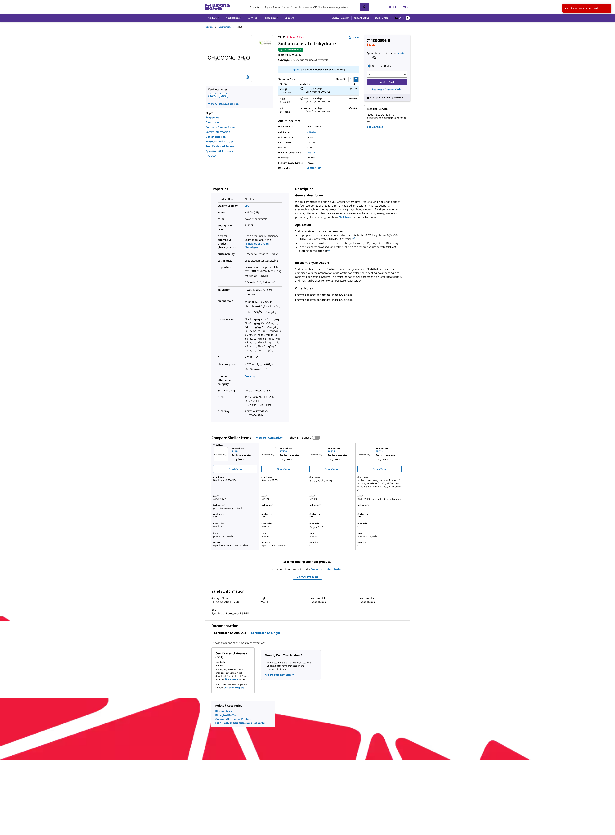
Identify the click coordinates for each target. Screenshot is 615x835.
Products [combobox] (254, 7)
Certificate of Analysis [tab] (230, 633)
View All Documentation (223, 103)
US (394, 7)
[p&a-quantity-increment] (404, 74)
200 (247, 206)
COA (213, 96)
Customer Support (234, 687)
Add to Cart (387, 82)
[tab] (212, 27)
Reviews (211, 156)
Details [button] (400, 53)
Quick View (235, 469)
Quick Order (381, 17)
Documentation (216, 136)
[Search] (364, 7)
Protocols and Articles (220, 141)
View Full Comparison (269, 437)
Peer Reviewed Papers (220, 146)
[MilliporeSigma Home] (217, 7)
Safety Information (218, 132)
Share (355, 37)
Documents (231, 679)
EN (404, 7)
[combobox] (308, 7)
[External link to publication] (354, 238)
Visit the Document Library (279, 674)
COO (223, 96)
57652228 (311, 152)
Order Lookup (361, 17)
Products (209, 26)
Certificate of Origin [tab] (265, 633)
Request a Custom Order (387, 89)
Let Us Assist (375, 126)
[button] (340, 18)
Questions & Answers (219, 151)
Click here (345, 217)
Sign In (295, 69)
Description (213, 122)
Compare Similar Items (220, 127)
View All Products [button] (307, 576)
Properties (212, 117)
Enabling (250, 376)
